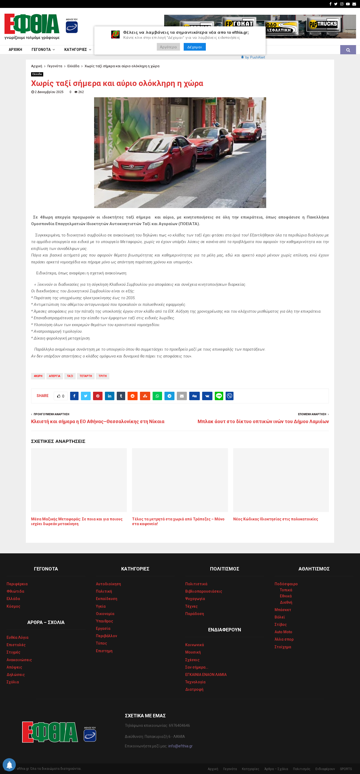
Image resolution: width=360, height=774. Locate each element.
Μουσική (193, 652)
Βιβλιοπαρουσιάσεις (203, 591)
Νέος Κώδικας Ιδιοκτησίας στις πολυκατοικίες (275, 519)
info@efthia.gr (180, 746)
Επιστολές (16, 645)
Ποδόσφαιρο (286, 584)
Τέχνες (191, 606)
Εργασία (103, 628)
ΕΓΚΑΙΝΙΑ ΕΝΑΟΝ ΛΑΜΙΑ (206, 675)
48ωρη (38, 376)
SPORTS (346, 769)
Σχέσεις (192, 660)
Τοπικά (286, 590)
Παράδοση (194, 614)
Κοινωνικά (194, 645)
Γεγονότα (41, 49)
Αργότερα (168, 46)
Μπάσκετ (283, 610)
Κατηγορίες (75, 49)
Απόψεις (14, 667)
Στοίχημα (283, 647)
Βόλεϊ (280, 617)
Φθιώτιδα (15, 591)
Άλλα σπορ (284, 639)
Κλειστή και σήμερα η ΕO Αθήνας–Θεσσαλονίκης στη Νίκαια (97, 421)
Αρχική (15, 49)
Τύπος (101, 643)
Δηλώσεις (16, 675)
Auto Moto (283, 632)
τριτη (103, 376)
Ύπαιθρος (104, 621)
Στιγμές (13, 652)
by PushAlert (255, 57)
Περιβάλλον (106, 636)
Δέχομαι (194, 46)
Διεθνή (286, 602)
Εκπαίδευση (106, 599)
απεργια (54, 376)
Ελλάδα (37, 74)
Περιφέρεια (17, 584)
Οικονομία (105, 614)
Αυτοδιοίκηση (108, 584)
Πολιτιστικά (196, 584)
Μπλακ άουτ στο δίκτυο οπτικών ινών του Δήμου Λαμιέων (263, 421)
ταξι (70, 376)
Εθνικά (286, 596)
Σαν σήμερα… (196, 667)
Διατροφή (194, 689)
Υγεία (101, 606)
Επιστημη (104, 651)
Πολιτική (104, 591)
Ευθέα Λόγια (17, 637)
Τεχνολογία (195, 682)
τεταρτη (86, 376)
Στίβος (281, 624)
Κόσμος (13, 606)
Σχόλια (13, 682)
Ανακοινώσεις (19, 660)
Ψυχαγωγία (195, 599)
